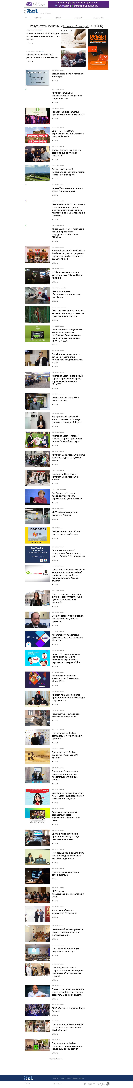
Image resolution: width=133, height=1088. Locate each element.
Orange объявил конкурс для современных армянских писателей (66, 153)
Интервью (37, 51)
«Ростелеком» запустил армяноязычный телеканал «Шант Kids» (66, 678)
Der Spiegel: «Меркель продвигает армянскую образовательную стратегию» (67, 496)
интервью (78, 18)
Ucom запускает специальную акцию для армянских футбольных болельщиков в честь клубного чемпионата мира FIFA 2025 (67, 335)
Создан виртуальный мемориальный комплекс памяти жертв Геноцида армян (68, 172)
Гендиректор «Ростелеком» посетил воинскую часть (66, 715)
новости (37, 18)
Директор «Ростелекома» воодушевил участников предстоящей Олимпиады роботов (65, 775)
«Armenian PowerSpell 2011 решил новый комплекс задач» (42, 56)
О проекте (55, 1078)
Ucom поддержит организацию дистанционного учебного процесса (67, 618)
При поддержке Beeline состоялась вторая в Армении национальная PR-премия (67, 1046)
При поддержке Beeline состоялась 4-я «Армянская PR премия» (67, 736)
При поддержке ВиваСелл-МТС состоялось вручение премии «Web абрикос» (68, 1027)
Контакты (68, 1078)
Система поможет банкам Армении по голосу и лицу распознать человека (65, 836)
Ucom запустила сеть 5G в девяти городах (65, 399)
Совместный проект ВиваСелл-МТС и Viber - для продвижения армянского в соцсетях (68, 796)
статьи (58, 18)
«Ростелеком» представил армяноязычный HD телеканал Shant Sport (67, 637)
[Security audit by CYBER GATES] (101, 1084)
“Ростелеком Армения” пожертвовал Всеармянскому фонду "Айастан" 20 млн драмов (68, 553)
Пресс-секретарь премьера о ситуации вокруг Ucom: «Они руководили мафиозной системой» (67, 598)
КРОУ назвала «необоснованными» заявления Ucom (68, 894)
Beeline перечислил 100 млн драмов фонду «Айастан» (66, 532)
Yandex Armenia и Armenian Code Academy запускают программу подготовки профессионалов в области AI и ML (68, 254)
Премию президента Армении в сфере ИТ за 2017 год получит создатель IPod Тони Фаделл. (68, 992)
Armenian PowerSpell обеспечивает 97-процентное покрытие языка (67, 95)
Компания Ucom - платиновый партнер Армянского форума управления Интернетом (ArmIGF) (67, 379)
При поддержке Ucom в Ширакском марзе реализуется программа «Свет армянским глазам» (68, 971)
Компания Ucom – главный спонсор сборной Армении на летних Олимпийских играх (67, 438)
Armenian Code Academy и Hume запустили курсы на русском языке (68, 457)
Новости (62, 70)
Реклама (62, 1078)
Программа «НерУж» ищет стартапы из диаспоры (65, 950)
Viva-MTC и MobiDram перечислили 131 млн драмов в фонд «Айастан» (68, 133)
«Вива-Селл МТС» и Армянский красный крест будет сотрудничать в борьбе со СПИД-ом (68, 233)
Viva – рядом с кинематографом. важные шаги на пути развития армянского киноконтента (68, 313)
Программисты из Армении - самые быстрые (66, 873)
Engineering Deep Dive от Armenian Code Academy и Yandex (65, 477)
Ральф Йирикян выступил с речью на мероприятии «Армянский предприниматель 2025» (67, 358)
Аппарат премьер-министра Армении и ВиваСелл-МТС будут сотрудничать (68, 697)
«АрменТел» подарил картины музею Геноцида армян (67, 189)
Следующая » (59, 1058)
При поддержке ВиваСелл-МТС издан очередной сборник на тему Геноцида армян (68, 855)
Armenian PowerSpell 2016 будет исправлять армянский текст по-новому (43, 36)
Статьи (36, 30)
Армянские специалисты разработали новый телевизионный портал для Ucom (66, 816)
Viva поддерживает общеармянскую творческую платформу (66, 294)
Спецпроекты (98, 18)
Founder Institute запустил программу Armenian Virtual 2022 (68, 113)
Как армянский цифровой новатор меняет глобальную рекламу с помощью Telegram (67, 419)
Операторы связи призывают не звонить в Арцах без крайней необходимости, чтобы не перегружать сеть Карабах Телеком (68, 575)
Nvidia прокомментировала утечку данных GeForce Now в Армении (67, 275)
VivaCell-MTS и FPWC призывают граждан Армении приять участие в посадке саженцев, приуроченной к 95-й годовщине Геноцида (68, 210)
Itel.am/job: (48, 13)
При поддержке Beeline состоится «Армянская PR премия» (65, 755)
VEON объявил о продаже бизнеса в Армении (65, 513)
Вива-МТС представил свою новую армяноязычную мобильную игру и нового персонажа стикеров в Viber (66, 658)
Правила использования (78, 1078)
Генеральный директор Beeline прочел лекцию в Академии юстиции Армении (67, 932)
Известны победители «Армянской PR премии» (64, 911)
